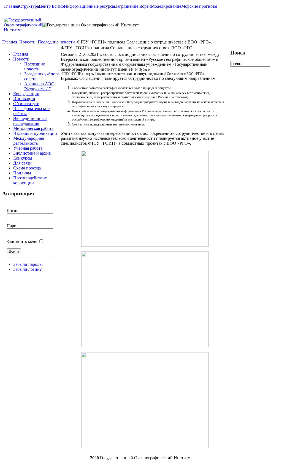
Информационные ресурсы (89, 6)
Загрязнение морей (133, 6)
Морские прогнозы (199, 6)
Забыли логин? (27, 269)
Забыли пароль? (28, 264)
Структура (29, 6)
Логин (13, 210)
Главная (11, 6)
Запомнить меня (22, 241)
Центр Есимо (51, 6)
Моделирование (166, 6)
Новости (27, 42)
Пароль (13, 225)
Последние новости (56, 42)
